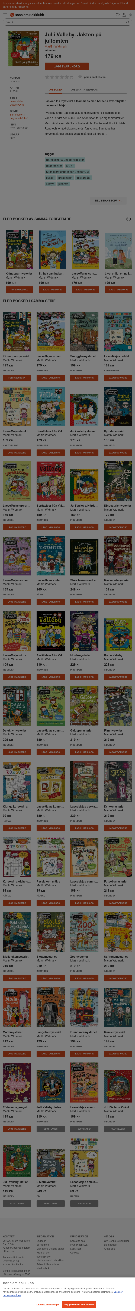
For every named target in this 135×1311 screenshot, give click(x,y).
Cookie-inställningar (48, 1304)
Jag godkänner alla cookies (79, 1304)
